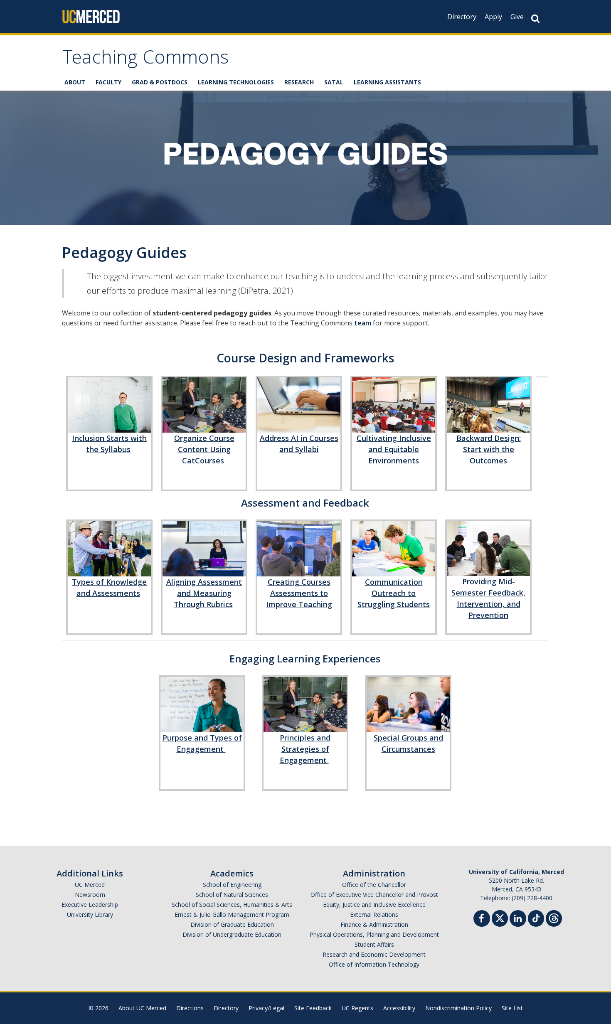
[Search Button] (535, 18)
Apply (493, 16)
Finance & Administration (374, 924)
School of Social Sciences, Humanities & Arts (232, 904)
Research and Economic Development (374, 954)
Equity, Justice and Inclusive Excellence (374, 904)
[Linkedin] (517, 919)
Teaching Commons (145, 60)
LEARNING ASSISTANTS (387, 82)
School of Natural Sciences (232, 894)
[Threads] (554, 917)
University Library (90, 914)
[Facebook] (481, 919)
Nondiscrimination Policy (458, 1008)
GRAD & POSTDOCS (159, 82)
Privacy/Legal (266, 1008)
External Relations (374, 914)
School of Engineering (232, 885)
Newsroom (90, 894)
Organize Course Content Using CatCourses (204, 449)
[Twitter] (500, 917)
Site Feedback (313, 1008)
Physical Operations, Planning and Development (374, 934)
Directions (190, 1008)
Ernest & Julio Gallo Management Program (232, 914)
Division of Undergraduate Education (231, 934)
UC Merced (90, 885)
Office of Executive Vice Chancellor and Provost (374, 894)
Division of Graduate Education (232, 924)
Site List (512, 1008)
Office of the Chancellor (374, 885)
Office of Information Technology (374, 964)
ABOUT (74, 82)
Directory (461, 16)
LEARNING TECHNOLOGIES (236, 82)
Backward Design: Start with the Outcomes (488, 449)
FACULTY (108, 82)
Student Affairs (374, 944)
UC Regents (357, 1008)
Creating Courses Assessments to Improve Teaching (299, 593)
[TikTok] (536, 917)
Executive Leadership (90, 904)
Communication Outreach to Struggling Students (393, 593)
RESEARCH (299, 82)
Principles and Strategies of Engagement (305, 749)
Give (517, 16)
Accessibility (399, 1008)
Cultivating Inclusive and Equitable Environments (394, 449)
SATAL (333, 82)
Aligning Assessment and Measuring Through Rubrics (204, 593)
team (362, 322)
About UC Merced (142, 1008)
